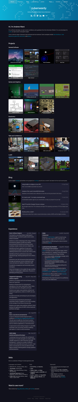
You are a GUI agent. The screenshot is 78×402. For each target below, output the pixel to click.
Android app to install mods (54, 270)
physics (29, 36)
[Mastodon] (37, 16)
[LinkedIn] (40, 16)
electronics (22, 36)
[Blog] (31, 16)
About (12, 1)
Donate (66, 1)
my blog (36, 180)
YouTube (32, 388)
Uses (42, 1)
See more (11, 220)
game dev (16, 36)
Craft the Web (51, 237)
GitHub (36, 398)
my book (63, 377)
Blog (27, 1)
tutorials (18, 180)
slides (49, 242)
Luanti (10, 31)
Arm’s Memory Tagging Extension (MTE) (24, 318)
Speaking (35, 1)
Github (26, 388)
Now (50, 1)
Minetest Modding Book (52, 259)
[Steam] (46, 16)
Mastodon (22, 388)
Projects (20, 1)
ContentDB (57, 257)
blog (18, 388)
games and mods (61, 271)
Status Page (47, 398)
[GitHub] (34, 16)
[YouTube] (43, 16)
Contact (58, 1)
